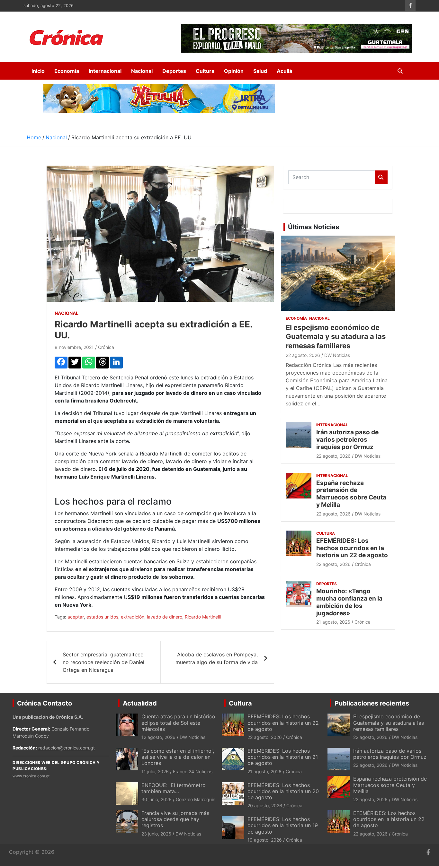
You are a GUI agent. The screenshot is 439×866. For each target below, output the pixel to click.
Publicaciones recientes (372, 703)
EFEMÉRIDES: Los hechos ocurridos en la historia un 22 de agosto (352, 548)
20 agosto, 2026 (264, 805)
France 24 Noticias (192, 771)
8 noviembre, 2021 (74, 347)
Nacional (142, 71)
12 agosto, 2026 (158, 737)
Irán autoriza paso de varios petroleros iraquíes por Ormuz (347, 440)
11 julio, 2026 (155, 771)
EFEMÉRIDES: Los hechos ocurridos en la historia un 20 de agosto (283, 791)
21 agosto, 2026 (333, 622)
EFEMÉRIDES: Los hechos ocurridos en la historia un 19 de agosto (282, 825)
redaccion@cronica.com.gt (66, 747)
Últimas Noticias (313, 227)
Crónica (106, 347)
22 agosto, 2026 (303, 355)
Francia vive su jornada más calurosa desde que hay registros (175, 819)
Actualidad (140, 703)
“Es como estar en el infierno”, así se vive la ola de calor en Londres (177, 757)
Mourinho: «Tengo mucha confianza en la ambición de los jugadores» (349, 602)
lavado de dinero (164, 616)
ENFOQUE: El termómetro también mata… (173, 788)
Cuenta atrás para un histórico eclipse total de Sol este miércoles (178, 722)
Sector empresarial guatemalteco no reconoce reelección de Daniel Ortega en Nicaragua (103, 662)
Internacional (105, 71)
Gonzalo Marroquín (195, 799)
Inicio (38, 71)
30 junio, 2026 (156, 799)
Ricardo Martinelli (203, 616)
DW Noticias (337, 355)
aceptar (75, 616)
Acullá (284, 71)
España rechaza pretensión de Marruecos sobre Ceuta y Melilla (351, 493)
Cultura (205, 71)
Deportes (174, 71)
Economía (66, 71)
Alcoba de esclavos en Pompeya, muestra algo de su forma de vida (216, 658)
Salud (260, 71)
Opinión (234, 71)
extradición (132, 616)
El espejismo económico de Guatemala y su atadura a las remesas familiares (336, 336)
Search (381, 177)
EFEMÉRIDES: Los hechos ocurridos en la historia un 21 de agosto (282, 757)
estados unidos (102, 616)
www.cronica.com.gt (31, 776)
